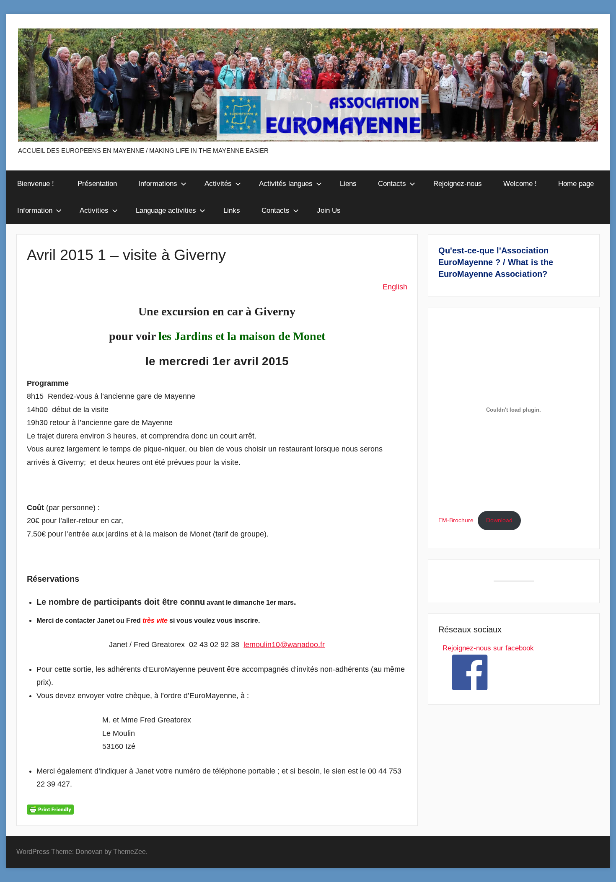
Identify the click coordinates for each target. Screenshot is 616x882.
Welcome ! (520, 184)
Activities (94, 210)
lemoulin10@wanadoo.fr (284, 644)
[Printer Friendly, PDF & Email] (50, 809)
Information (34, 210)
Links (231, 210)
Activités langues (286, 184)
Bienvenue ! (36, 184)
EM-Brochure (456, 520)
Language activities (166, 210)
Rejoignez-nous (457, 184)
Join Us (329, 210)
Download (499, 520)
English (395, 287)
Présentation (97, 184)
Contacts (392, 184)
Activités (218, 184)
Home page (576, 184)
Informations (157, 184)
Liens (348, 184)
